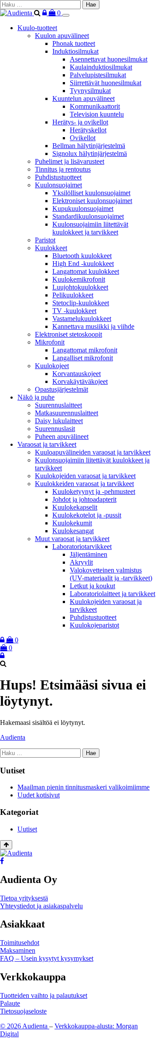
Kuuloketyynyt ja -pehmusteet (93, 491)
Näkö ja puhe (36, 397)
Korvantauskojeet (76, 373)
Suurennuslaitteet (58, 405)
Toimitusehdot (19, 942)
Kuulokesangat (73, 531)
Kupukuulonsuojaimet (82, 208)
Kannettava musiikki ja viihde (93, 326)
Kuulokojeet (52, 365)
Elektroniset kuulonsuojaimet (92, 200)
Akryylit (81, 562)
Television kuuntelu (97, 114)
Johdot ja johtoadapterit (84, 499)
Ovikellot (83, 137)
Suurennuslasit (55, 428)
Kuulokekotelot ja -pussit (86, 515)
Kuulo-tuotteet (37, 27)
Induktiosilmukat (75, 51)
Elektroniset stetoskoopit (68, 334)
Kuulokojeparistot (94, 625)
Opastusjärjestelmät (61, 389)
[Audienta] (17, 13)
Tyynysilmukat (90, 90)
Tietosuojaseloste (23, 1011)
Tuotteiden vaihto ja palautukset (43, 995)
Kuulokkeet (51, 248)
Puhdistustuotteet (58, 177)
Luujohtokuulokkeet (80, 287)
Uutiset (27, 829)
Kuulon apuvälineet (62, 35)
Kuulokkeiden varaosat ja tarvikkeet (84, 483)
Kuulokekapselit (74, 507)
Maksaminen (17, 950)
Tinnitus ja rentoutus (63, 169)
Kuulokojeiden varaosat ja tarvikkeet (85, 475)
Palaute (10, 1003)
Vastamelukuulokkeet (81, 318)
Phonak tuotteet (73, 43)
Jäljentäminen (88, 554)
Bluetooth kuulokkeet (82, 255)
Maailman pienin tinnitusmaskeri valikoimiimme (83, 787)
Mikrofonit (50, 342)
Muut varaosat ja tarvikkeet (72, 538)
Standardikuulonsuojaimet (88, 216)
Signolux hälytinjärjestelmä (89, 153)
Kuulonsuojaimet (58, 185)
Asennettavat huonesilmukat (108, 59)
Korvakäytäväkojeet (80, 381)
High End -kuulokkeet (83, 263)
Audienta (12, 737)
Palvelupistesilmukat (98, 75)
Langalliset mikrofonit (82, 358)
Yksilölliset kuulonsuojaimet (91, 193)
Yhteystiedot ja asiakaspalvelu (41, 906)
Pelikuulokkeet (72, 295)
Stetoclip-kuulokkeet (80, 303)
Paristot (45, 240)
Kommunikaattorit (95, 106)
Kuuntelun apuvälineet (83, 98)
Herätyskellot (88, 130)
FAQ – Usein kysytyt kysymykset (46, 958)
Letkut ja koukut (92, 586)
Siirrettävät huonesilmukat (105, 82)
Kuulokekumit (72, 523)
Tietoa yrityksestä (24, 898)
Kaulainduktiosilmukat (101, 67)
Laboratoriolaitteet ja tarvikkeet (112, 593)
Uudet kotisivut (38, 795)
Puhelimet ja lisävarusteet (69, 161)
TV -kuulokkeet (74, 310)
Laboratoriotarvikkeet (82, 546)
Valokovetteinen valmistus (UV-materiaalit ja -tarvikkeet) (111, 574)
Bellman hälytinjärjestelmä (88, 145)
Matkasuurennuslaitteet (66, 413)
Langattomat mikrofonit (84, 350)
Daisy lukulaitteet (59, 420)
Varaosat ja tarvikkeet (46, 444)
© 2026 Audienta (24, 1026)
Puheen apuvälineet (62, 436)
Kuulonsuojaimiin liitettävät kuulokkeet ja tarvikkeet (90, 228)
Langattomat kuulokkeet (85, 271)
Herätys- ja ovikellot (80, 122)
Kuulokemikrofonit (78, 279)
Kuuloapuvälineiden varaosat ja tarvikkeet (92, 452)
